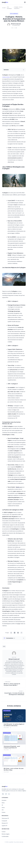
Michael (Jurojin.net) (14, 659)
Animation (4, 800)
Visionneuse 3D (5, 818)
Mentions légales (5, 834)
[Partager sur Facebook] (18, 632)
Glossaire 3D (5, 823)
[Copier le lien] (21, 632)
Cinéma (3, 812)
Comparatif (4, 820)
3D (2, 805)
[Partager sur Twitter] (11, 632)
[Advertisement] (14, 39)
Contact (3, 831)
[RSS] (9, 794)
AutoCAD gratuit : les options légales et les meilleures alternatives (14, 724)
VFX (2, 810)
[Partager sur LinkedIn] (14, 632)
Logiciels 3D (4, 825)
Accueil (3, 7)
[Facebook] (6, 794)
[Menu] (24, 2)
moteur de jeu (6, 77)
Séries (3, 802)
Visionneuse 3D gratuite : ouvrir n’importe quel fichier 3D (12, 747)
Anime (3, 807)
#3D (4, 646)
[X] (3, 794)
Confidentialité (5, 836)
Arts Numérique (9, 7)
